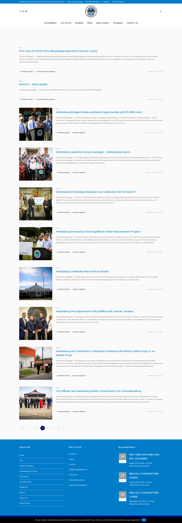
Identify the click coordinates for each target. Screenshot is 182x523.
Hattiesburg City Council (28, 471)
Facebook (72, 454)
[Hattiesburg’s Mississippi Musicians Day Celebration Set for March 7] (35, 203)
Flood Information (93, 2)
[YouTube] (26, 11)
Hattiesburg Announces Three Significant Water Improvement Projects (98, 232)
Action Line (23, 498)
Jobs (21, 460)
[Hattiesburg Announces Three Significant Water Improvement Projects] (35, 243)
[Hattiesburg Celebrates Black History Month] (35, 283)
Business (22, 492)
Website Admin (27, 71)
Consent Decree (25, 482)
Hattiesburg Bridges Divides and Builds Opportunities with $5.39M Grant (99, 112)
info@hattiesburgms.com (78, 469)
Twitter (71, 459)
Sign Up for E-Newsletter (78, 485)
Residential (23, 487)
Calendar (106, 2)
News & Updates (49, 71)
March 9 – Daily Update (33, 84)
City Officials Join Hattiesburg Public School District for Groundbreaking (98, 391)
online (62, 2)
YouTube (72, 464)
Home (21, 455)
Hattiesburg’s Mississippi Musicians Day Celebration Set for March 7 (96, 192)
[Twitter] (23, 11)
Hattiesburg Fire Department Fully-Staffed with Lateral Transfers (94, 311)
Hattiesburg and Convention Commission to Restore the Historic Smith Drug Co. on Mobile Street (105, 353)
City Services (24, 476)
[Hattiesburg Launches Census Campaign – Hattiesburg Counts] (35, 164)
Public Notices (24, 503)
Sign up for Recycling (75, 2)
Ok (144, 520)
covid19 (39, 71)
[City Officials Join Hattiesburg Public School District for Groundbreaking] (35, 403)
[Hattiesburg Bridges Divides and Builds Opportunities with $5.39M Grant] (35, 124)
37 (37, 428)
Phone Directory (118, 2)
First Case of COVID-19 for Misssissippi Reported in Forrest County (58, 51)
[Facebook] (20, 11)
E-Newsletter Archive (77, 480)
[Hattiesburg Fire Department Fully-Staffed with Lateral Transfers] (35, 323)
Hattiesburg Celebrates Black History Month (82, 271)
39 (48, 428)
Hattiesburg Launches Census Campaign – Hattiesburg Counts (93, 152)
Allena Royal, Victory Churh (139, 466)
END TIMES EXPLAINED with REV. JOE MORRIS (144, 457)
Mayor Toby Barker (26, 466)
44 (58, 428)
